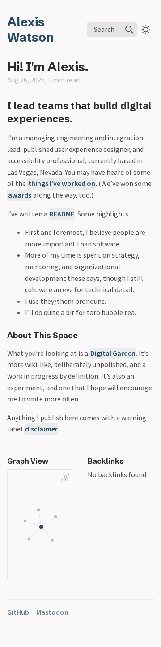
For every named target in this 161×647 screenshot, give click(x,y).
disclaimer (41, 428)
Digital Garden (113, 353)
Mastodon (52, 612)
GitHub (18, 612)
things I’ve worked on (61, 183)
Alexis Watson (30, 29)
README (62, 213)
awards (19, 194)
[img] (129, 30)
